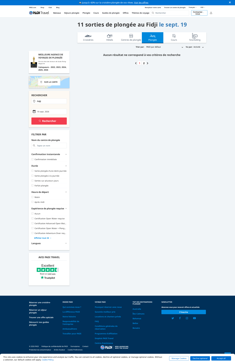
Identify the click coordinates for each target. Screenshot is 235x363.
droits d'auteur (59, 350)
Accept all (221, 358)
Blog (57, 7)
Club (50, 7)
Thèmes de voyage (140, 13)
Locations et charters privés (108, 316)
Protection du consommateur (40, 350)
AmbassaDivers (70, 329)
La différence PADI (71, 312)
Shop (42, 7)
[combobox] (170, 13)
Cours (96, 13)
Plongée (86, 13)
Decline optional (200, 358)
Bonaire (136, 328)
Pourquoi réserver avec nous (108, 307)
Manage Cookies (179, 358)
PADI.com (32, 7)
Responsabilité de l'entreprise (71, 322)
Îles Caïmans (138, 313)
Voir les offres (141, 2)
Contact (85, 346)
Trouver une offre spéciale (41, 317)
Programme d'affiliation (106, 333)
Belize (135, 323)
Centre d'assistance (104, 343)
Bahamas (137, 318)
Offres (126, 13)
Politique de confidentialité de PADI (54, 346)
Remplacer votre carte (153, 7)
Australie (137, 309)
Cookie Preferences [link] (75, 350)
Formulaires (75, 346)
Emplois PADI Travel (104, 338)
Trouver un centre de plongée (174, 7)
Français (192, 7)
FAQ (97, 321)
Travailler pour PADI (72, 333)
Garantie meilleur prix (105, 312)
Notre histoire (69, 316)
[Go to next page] (147, 63)
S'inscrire (183, 312)
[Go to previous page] (135, 63)
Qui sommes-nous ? (72, 307)
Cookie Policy (47, 359)
